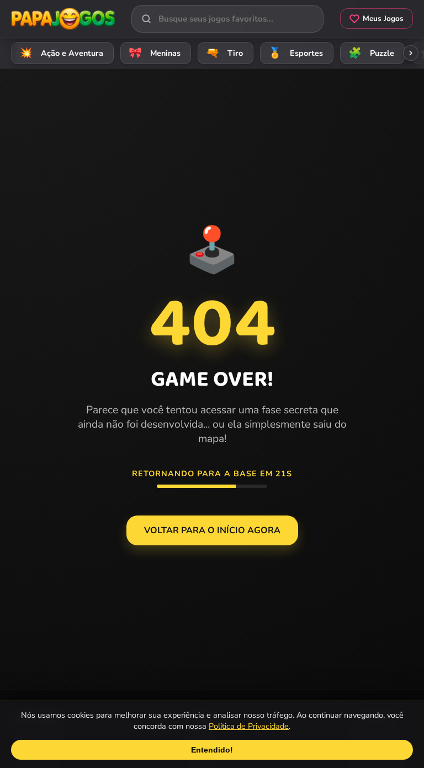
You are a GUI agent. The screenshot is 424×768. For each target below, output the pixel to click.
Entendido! (212, 749)
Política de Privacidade (249, 726)
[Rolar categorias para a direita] (410, 53)
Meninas (155, 53)
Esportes (296, 53)
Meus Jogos (383, 18)
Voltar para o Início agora (212, 530)
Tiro (224, 53)
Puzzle (371, 53)
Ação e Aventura (61, 53)
